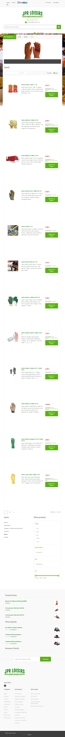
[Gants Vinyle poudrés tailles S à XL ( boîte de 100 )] (13, 336)
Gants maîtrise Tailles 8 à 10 (29, 120)
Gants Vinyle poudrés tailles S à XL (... (31, 333)
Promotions (18, 693)
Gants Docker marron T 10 (29, 262)
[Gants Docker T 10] (13, 230)
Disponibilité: (48, 88)
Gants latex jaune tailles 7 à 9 (30, 474)
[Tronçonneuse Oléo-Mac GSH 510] (57, 617)
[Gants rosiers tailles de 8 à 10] (13, 301)
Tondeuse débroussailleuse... (13, 634)
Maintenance (7, 701)
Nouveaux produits (20, 696)
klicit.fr (29, 734)
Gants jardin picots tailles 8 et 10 (31, 191)
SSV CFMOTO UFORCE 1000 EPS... (14, 627)
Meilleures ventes (20, 699)
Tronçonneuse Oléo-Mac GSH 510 (14, 615)
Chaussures (7, 525)
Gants (6, 534)
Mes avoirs (34, 696)
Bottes (6, 522)
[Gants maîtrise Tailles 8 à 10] (13, 124)
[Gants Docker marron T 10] (13, 266)
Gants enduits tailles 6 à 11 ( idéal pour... (31, 369)
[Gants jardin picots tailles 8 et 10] (13, 195)
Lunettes (6, 531)
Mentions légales (19, 709)
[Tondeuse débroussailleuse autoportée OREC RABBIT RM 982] (57, 644)
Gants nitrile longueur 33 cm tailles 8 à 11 (32, 439)
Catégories (9, 37)
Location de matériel (20, 720)
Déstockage (7, 717)
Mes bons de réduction (37, 706)
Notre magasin (19, 701)
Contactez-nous (19, 704)
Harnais (6, 537)
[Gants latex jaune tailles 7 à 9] (13, 478)
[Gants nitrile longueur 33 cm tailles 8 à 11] (13, 443)
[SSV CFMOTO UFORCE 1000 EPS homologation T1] (57, 630)
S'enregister (56, 2)
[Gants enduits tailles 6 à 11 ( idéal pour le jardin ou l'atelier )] (13, 372)
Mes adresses (35, 699)
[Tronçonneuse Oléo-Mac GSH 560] (57, 610)
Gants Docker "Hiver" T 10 (29, 84)
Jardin (5, 693)
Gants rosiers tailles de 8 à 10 (30, 297)
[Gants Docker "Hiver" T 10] (13, 88)
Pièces (6, 709)
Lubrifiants (7, 704)
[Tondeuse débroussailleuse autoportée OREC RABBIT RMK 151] (57, 637)
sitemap (17, 723)
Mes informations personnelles (35, 702)
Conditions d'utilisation (21, 712)
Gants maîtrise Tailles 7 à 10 (29, 155)
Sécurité (26, 37)
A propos (17, 715)
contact (13, 2)
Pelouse (6, 696)
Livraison (17, 707)
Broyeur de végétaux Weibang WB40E (16, 601)
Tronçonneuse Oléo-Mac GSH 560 (14, 608)
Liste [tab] (56, 73)
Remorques (7, 715)
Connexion (48, 2)
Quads (6, 707)
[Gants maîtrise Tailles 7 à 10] (13, 159)
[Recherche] (59, 27)
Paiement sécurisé (20, 717)
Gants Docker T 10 (26, 226)
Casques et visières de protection (13, 528)
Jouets (5, 712)
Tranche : (37, 578)
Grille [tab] (50, 73)
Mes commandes (35, 693)
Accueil (8, 2)
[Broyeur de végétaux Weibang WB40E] (57, 603)
